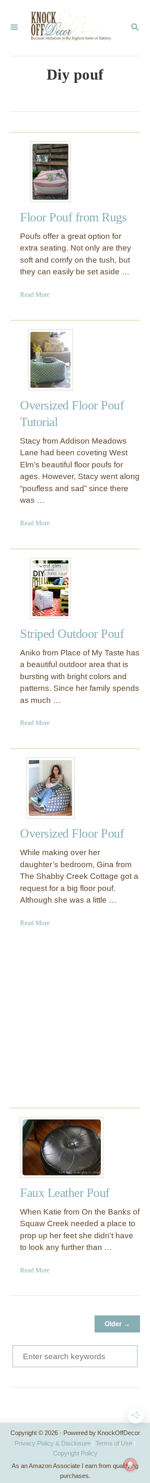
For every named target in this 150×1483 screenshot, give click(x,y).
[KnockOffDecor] (74, 28)
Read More (35, 294)
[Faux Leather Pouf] (50, 1147)
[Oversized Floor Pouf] (50, 788)
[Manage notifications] (130, 1464)
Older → (117, 1323)
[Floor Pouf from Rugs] (50, 171)
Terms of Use (113, 1443)
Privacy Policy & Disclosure (52, 1443)
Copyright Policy (75, 1453)
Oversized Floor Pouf (72, 833)
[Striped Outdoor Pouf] (50, 588)
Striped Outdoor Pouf (72, 633)
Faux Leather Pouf (65, 1192)
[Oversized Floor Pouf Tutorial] (50, 359)
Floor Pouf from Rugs (73, 217)
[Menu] (14, 28)
